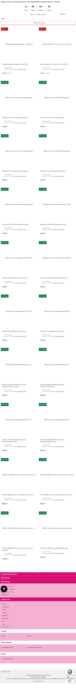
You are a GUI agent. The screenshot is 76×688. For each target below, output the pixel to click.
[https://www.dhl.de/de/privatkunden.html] (3, 636)
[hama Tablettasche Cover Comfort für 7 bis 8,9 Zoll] (57, 44)
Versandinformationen (65, 678)
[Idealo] (7, 658)
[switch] (70, 681)
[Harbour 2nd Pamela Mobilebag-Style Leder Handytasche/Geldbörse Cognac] (19, 364)
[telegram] (72, 666)
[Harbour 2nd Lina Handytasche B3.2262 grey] (57, 311)
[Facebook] (55, 666)
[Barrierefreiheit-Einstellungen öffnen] (4, 589)
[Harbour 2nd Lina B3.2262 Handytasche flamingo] (19, 204)
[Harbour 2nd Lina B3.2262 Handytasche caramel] (57, 204)
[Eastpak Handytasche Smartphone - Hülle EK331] (19, 44)
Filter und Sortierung (39, 23)
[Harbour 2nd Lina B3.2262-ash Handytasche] (57, 97)
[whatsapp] (66, 666)
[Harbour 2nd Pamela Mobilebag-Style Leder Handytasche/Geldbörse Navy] (57, 420)
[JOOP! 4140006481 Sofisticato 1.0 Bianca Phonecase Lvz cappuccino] (19, 528)
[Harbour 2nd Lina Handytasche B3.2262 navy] (19, 311)
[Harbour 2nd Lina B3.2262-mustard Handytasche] (19, 151)
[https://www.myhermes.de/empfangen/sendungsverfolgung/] (29, 636)
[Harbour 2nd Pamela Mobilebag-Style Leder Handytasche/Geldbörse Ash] (57, 364)
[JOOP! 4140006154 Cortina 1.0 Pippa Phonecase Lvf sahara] (57, 475)
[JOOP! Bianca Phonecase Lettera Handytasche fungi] (57, 528)
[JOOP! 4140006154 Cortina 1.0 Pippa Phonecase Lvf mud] (19, 475)
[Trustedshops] (33, 647)
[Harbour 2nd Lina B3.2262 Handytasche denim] (57, 151)
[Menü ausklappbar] (2, 14)
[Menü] (73, 669)
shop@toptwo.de (5, 594)
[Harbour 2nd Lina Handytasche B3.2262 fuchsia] (19, 258)
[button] (71, 14)
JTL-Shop (41, 681)
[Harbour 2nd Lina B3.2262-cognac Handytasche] (19, 97)
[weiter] (43, 569)
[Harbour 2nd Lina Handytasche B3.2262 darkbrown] (57, 258)
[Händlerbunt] (7, 647)
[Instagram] (60, 666)
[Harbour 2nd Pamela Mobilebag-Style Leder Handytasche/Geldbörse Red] (19, 420)
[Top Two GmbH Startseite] (38, 14)
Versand (48, 675)
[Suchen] (5, 14)
